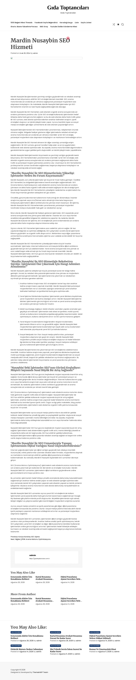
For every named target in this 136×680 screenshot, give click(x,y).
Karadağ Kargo (66, 22)
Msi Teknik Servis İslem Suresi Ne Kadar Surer (66, 650)
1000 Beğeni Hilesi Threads (22, 22)
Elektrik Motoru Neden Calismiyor (27, 649)
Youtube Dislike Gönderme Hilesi (63, 26)
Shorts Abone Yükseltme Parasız (24, 26)
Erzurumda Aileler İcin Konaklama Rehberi (21, 578)
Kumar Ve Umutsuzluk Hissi (102, 649)
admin (35, 53)
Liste (77, 22)
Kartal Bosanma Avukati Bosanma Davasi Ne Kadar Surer (46, 579)
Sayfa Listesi (86, 22)
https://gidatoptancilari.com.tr (39, 558)
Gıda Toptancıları (68, 7)
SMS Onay (44, 26)
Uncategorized (16, 632)
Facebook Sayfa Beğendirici (46, 22)
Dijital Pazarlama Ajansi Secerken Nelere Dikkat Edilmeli (71, 579)
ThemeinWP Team (40, 672)
